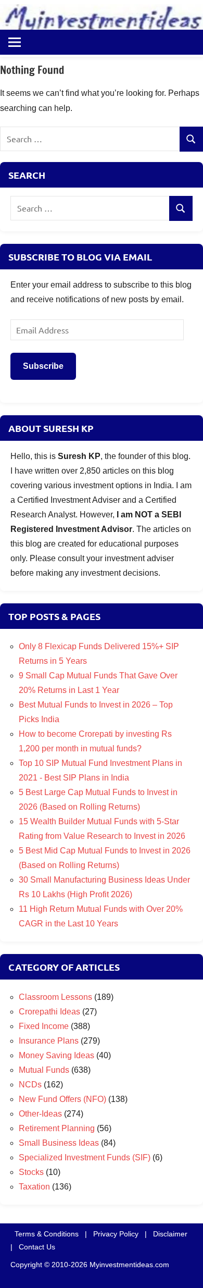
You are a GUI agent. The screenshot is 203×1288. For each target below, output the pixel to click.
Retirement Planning (57, 1128)
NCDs (30, 1084)
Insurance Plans (49, 1040)
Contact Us (37, 1247)
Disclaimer (170, 1234)
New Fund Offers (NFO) (62, 1099)
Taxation (34, 1186)
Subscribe (43, 366)
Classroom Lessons (55, 997)
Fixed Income (44, 1026)
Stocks (31, 1172)
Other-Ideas (40, 1113)
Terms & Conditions (47, 1234)
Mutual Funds (44, 1070)
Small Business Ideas (59, 1142)
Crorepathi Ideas (49, 1011)
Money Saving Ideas (56, 1055)
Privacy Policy (115, 1234)
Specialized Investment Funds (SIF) (84, 1157)
